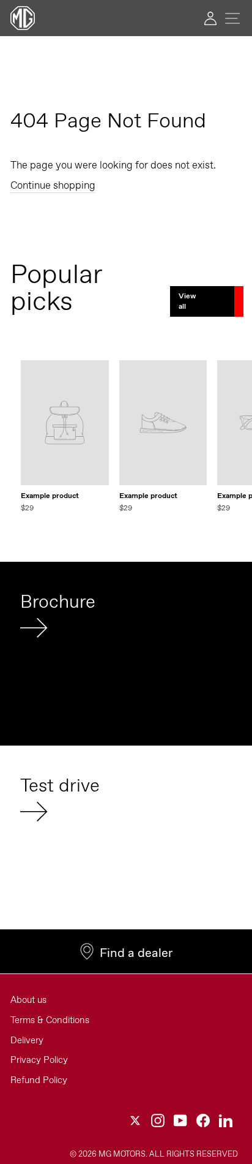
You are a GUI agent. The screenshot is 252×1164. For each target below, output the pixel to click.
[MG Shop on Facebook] (203, 1120)
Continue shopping (52, 185)
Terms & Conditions (49, 1020)
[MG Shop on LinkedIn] (225, 1120)
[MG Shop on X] (135, 1120)
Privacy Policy (39, 1060)
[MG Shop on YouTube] (180, 1120)
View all (187, 301)
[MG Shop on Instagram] (158, 1120)
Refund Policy (38, 1080)
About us (28, 1000)
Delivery (26, 1040)
